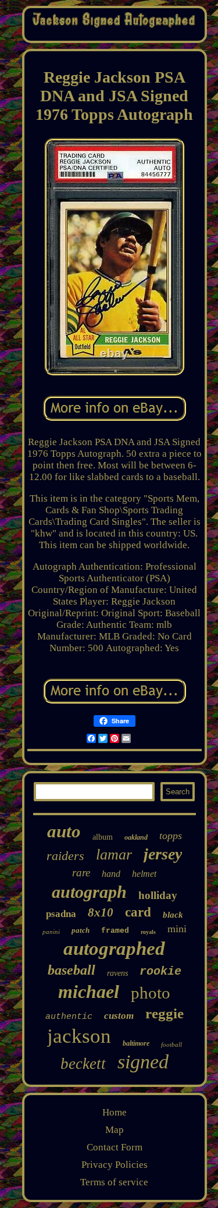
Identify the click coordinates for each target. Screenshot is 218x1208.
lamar (114, 854)
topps (170, 835)
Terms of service (114, 1182)
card (138, 912)
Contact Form (114, 1147)
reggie (164, 1013)
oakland (136, 837)
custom (119, 1015)
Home (114, 1112)
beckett (83, 1063)
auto (64, 831)
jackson (79, 1036)
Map (114, 1129)
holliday (157, 895)
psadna (61, 913)
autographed (114, 948)
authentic (68, 1017)
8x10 (100, 912)
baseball (71, 970)
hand (111, 874)
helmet (144, 874)
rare (81, 872)
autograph (89, 891)
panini (51, 931)
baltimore (136, 1043)
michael (88, 991)
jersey (163, 854)
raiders (65, 855)
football (171, 1044)
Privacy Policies (114, 1164)
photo (150, 992)
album (102, 837)
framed (115, 930)
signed (143, 1061)
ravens (117, 973)
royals (148, 932)
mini (177, 929)
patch (81, 930)
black (173, 914)
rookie (160, 971)
